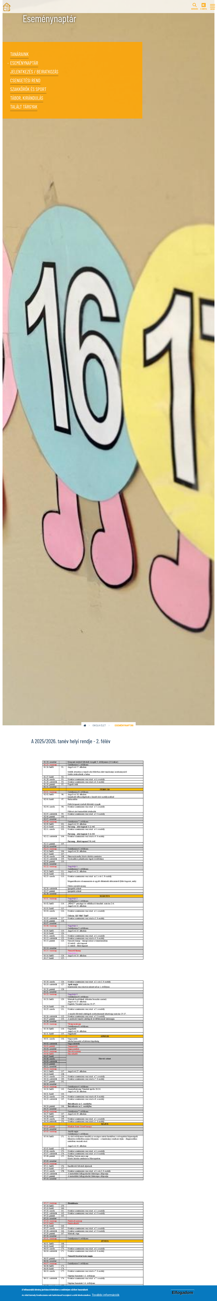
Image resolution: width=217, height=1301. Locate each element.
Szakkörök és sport (28, 89)
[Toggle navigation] (212, 6)
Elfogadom (182, 1292)
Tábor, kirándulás (26, 98)
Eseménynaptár (24, 63)
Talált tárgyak (23, 107)
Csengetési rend (25, 80)
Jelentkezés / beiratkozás (34, 71)
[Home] (7, 6)
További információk (105, 1295)
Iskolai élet (99, 725)
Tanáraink (19, 54)
